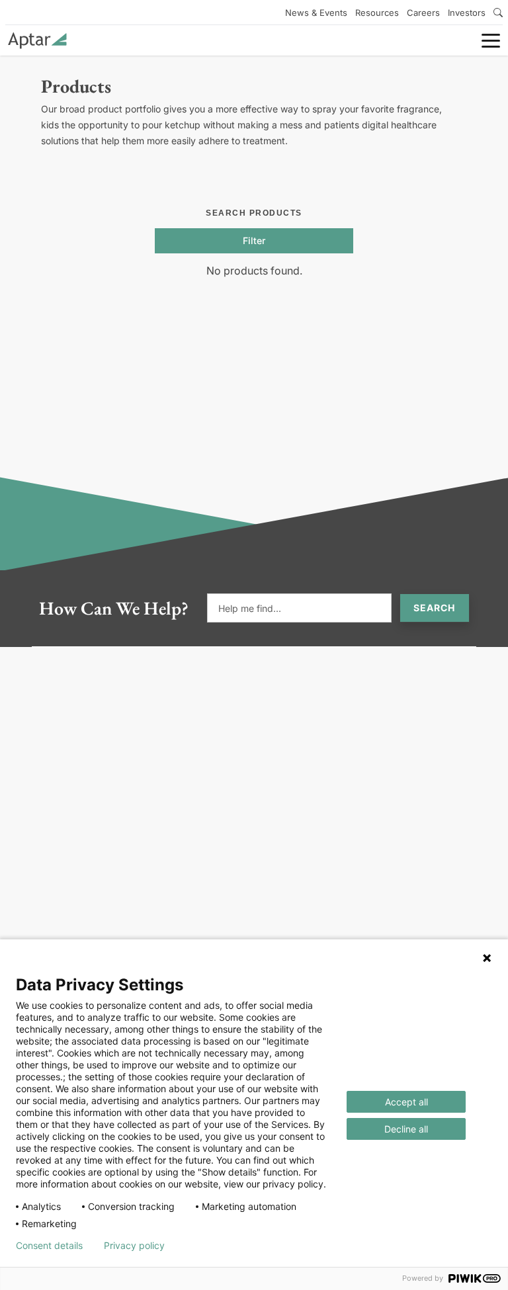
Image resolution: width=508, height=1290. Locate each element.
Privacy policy (134, 1245)
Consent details (49, 1245)
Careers (423, 12)
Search (434, 607)
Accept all (406, 1101)
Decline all (406, 1129)
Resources (377, 12)
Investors (467, 12)
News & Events (316, 12)
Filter (254, 240)
